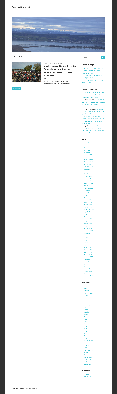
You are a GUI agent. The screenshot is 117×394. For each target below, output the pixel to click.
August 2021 (87, 259)
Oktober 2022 (88, 228)
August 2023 (87, 212)
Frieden (86, 310)
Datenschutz (87, 377)
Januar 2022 (87, 247)
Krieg (85, 321)
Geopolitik (86, 312)
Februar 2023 (88, 219)
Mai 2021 (86, 266)
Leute (85, 329)
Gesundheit (87, 314)
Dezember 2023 (88, 202)
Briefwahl (86, 291)
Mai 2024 (86, 197)
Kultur (85, 324)
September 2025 (89, 167)
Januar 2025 (87, 178)
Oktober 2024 (88, 186)
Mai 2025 (86, 174)
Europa (86, 295)
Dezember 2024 (88, 181)
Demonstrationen (89, 293)
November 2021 (88, 252)
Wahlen (86, 362)
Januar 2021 (87, 273)
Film (85, 300)
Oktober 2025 (88, 164)
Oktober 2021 (88, 254)
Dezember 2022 (88, 224)
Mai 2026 (86, 148)
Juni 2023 (86, 214)
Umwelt (86, 355)
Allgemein (55, 63)
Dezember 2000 (88, 276)
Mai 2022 (86, 240)
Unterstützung (88, 357)
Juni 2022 (86, 238)
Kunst (85, 326)
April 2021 (87, 269)
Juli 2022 (86, 235)
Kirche (85, 319)
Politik (85, 338)
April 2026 (87, 150)
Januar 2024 (87, 200)
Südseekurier (22, 7)
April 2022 (87, 243)
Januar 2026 (87, 157)
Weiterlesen (16, 88)
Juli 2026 (86, 145)
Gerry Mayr (87, 93)
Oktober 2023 (88, 207)
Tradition (86, 352)
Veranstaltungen (88, 359)
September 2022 (89, 231)
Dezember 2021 (88, 250)
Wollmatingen (88, 364)
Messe (86, 331)
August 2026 (87, 143)
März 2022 (87, 245)
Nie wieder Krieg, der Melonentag (93, 68)
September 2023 (89, 209)
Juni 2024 (86, 195)
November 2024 (88, 183)
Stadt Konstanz (88, 350)
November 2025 (88, 162)
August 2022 (87, 233)
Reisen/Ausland (88, 340)
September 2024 (89, 188)
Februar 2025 (88, 176)
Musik (60, 63)
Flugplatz (86, 303)
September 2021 (89, 257)
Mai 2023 (86, 216)
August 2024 (87, 190)
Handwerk (87, 317)
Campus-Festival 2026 (90, 78)
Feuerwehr (87, 298)
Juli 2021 (86, 262)
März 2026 (87, 152)
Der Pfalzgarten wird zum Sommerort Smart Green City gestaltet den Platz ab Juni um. (93, 95)
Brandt (86, 288)
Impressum (87, 374)
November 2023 (88, 205)
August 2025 (87, 169)
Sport (85, 348)
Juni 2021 (86, 264)
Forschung (87, 305)
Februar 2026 (88, 155)
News (85, 336)
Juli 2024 (86, 193)
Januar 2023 (87, 221)
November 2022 (88, 226)
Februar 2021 (88, 271)
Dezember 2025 (88, 159)
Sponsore (86, 343)
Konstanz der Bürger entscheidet (93, 75)
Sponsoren (87, 345)
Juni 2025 (86, 171)
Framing (86, 307)
